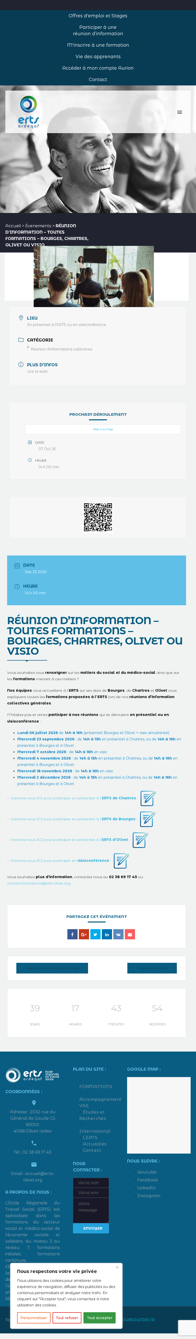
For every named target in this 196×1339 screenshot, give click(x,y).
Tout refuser (67, 1318)
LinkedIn (146, 1187)
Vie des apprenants (98, 56)
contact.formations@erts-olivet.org (38, 883)
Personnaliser (33, 1318)
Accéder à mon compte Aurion (98, 68)
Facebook (147, 1180)
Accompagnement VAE (94, 1102)
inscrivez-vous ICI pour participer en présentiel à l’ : (70, 839)
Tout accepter (99, 1318)
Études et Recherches (92, 1115)
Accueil (13, 225)
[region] (66, 1296)
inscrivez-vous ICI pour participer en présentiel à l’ (73, 798)
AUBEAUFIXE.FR (138, 1320)
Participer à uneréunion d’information (98, 30)
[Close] (117, 1267)
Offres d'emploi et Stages (98, 16)
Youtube (146, 1172)
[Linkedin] (107, 934)
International (94, 1131)
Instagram (148, 1195)
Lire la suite (37, 371)
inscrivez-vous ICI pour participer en (60, 860)
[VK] (118, 934)
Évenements (38, 225)
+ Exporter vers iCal (152, 968)
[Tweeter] (95, 934)
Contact (98, 79)
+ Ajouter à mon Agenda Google (52, 968)
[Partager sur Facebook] (72, 934)
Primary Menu (179, 112)
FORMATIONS (94, 1086)
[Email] (130, 934)
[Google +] (84, 934)
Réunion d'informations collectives (61, 349)
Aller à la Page (103, 429)
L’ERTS (90, 1137)
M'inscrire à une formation (98, 45)
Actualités (95, 1144)
